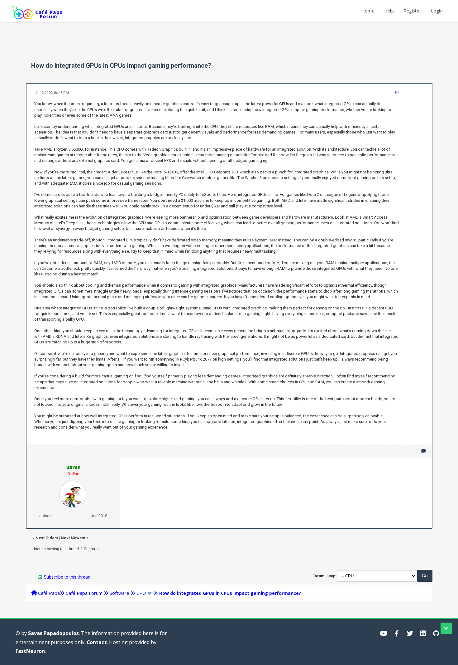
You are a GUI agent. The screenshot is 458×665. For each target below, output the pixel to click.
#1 (397, 93)
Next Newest (73, 538)
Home (368, 11)
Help (389, 11)
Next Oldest (47, 538)
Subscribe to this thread (67, 577)
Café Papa (49, 593)
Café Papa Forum (84, 593)
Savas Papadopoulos (53, 633)
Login (437, 11)
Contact (97, 642)
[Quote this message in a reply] (423, 450)
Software (119, 593)
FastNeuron (30, 651)
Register (412, 11)
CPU (141, 593)
